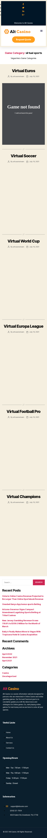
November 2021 (9, 657)
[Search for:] (16, 583)
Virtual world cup (24, 241)
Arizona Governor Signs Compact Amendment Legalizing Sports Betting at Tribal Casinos (21, 612)
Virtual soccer (23, 155)
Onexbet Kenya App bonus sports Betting (21, 604)
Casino (5, 673)
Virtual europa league (23, 326)
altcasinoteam (18, 76)
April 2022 (7, 654)
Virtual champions (23, 496)
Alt (11, 689)
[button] (41, 30)
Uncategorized (9, 676)
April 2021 (7, 660)
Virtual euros (23, 70)
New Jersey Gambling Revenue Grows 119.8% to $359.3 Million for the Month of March (21, 623)
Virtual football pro (23, 411)
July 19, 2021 (34, 76)
